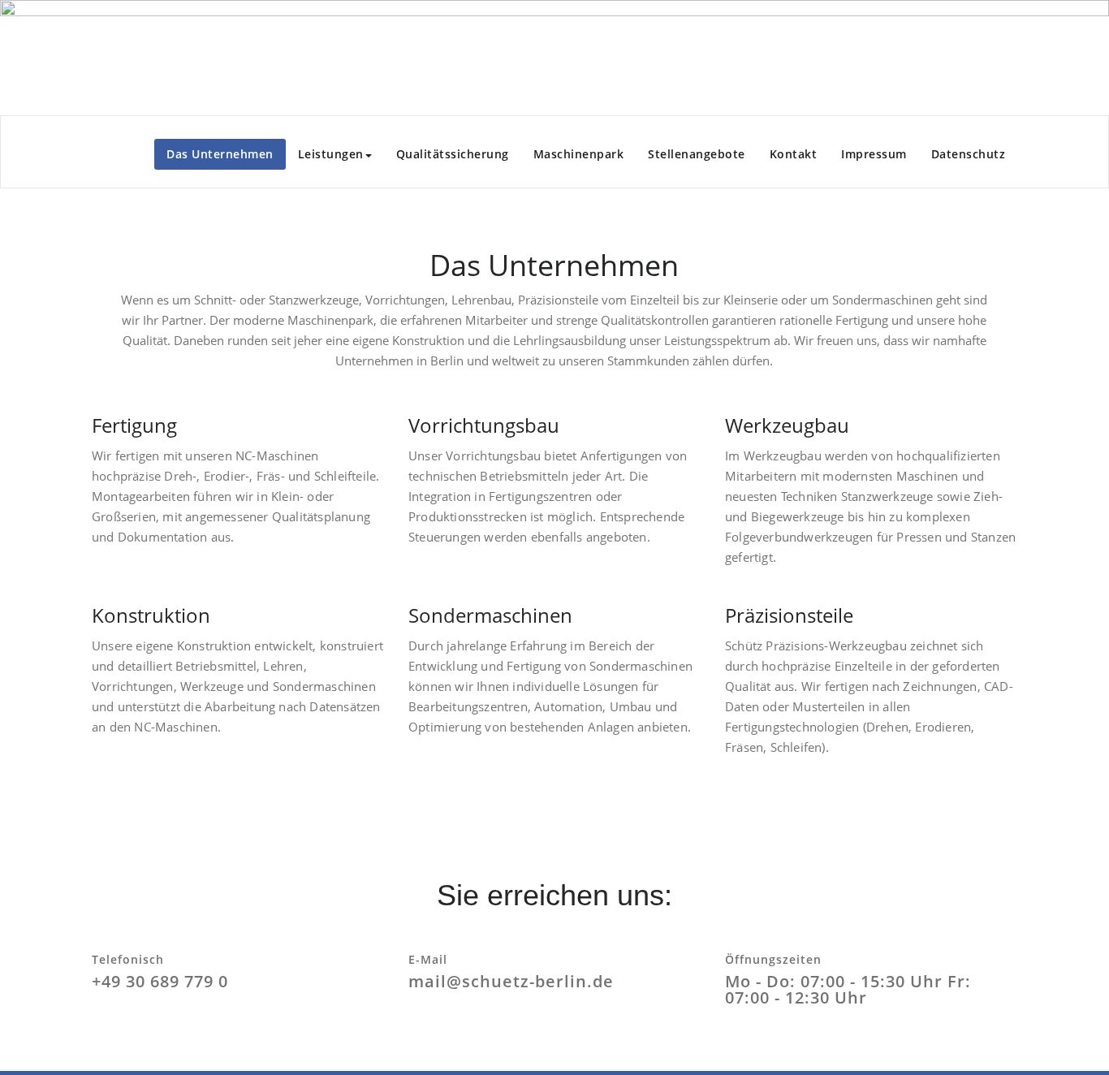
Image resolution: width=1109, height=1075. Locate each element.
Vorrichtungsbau (483, 425)
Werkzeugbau (787, 425)
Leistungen (331, 154)
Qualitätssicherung (452, 154)
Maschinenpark (578, 154)
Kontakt (794, 154)
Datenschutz (968, 154)
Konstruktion (151, 615)
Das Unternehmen (220, 154)
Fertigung (134, 425)
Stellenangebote (696, 154)
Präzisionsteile (789, 615)
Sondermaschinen (490, 615)
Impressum (874, 154)
